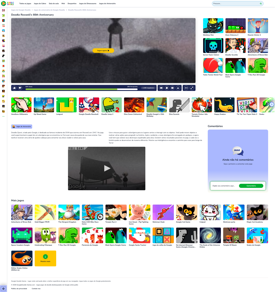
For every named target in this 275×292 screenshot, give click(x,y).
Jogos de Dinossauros (87, 3)
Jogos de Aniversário (107, 3)
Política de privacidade (19, 289)
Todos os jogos (25, 3)
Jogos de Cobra (40, 3)
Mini (63, 3)
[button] (106, 168)
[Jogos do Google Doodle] (7, 3)
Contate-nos (36, 289)
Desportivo (72, 3)
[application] (106, 168)
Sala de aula (54, 3)
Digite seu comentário (224, 186)
